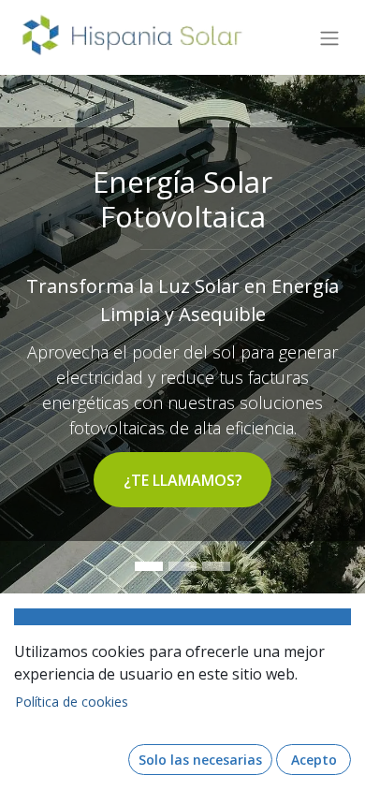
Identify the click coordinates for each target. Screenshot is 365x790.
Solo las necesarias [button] (200, 759)
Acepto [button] (314, 759)
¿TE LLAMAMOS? (183, 480)
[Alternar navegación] (329, 37)
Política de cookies (71, 701)
